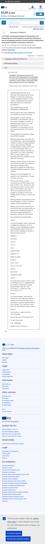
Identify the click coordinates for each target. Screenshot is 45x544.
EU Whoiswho (6, 403)
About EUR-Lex (6, 384)
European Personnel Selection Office (13, 496)
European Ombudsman (9, 490)
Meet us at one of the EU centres (11, 436)
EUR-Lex (8, 13)
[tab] (23, 59)
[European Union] (6, 418)
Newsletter (5, 386)
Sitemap (4, 362)
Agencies (5, 501)
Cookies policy (6, 372)
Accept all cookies (14, 533)
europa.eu (16, 421)
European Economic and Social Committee (14, 483)
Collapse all (40, 55)
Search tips (14, 27)
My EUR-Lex (32, 8)
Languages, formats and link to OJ (15, 59)
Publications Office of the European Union (14, 499)
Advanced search (38, 29)
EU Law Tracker (6, 411)
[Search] (42, 22)
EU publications (6, 405)
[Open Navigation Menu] (4, 23)
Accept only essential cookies (18, 539)
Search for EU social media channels (13, 443)
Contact (4, 360)
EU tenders (5, 398)
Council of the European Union (11, 470)
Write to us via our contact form (11, 434)
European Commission (8, 472)
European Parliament (8, 465)
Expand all (31, 55)
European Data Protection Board (11, 494)
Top (6, 331)
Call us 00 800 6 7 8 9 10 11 (10, 429)
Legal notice (5, 370)
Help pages (5, 358)
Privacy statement (7, 376)
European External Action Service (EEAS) (14, 481)
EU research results (8, 400)
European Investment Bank (10, 487)
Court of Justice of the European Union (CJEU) (15, 474)
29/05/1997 (11, 50)
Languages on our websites (10, 451)
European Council (7, 468)
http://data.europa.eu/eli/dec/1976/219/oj (18, 52)
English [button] (40, 8)
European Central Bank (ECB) (10, 476)
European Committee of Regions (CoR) (13, 485)
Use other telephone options (10, 431)
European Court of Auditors (10, 479)
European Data (6, 396)
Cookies (4, 458)
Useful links (5, 388)
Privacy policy (6, 453)
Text (5, 68)
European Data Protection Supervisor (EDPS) (15, 492)
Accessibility (6, 374)
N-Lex (4, 409)
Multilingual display (10, 63)
